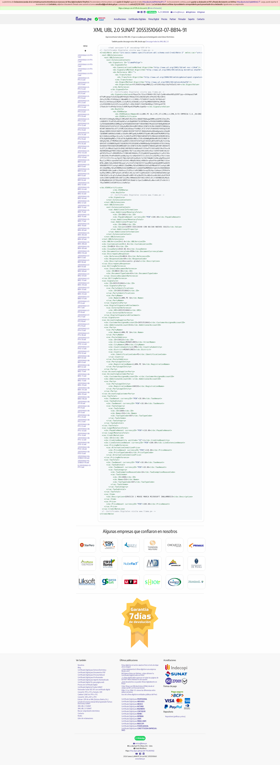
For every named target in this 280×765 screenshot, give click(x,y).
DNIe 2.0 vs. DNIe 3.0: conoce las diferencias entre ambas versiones (138, 691)
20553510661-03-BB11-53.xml (84, 166)
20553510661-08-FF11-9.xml (84, 412)
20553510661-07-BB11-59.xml (84, 266)
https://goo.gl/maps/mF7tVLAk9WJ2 (142, 751)
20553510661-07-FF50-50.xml (84, 352)
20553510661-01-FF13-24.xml (84, 106)
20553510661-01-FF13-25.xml (84, 111)
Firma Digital (153, 19)
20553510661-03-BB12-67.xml (84, 202)
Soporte (191, 19)
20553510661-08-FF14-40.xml (84, 430)
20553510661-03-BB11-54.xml (84, 170)
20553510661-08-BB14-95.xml (84, 393)
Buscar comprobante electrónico (89, 711)
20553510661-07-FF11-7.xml (84, 307)
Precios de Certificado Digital (87, 685)
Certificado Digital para (134, 699)
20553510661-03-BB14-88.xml (84, 243)
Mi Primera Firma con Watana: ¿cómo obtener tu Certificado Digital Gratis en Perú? (138, 674)
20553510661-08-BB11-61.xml (84, 361)
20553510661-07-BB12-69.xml (84, 275)
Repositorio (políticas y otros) (175, 716)
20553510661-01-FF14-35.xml (84, 138)
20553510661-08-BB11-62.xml (84, 366)
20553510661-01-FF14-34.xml (84, 134)
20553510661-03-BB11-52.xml (84, 161)
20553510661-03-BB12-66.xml (84, 197)
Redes (80, 716)
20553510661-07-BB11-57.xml (84, 257)
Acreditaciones (120, 19)
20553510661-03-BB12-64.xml (84, 188)
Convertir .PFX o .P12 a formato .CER (90, 692)
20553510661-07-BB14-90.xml (84, 284)
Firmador (182, 19)
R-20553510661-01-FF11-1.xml (84, 466)
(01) (164, 12)
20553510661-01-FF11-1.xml (85, 56)
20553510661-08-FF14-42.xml (84, 439)
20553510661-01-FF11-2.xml (85, 61)
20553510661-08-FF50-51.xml (84, 453)
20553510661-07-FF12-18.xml (84, 320)
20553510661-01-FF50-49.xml (84, 156)
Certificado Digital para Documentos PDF (91, 672)
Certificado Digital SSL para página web (91, 682)
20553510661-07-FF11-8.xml (84, 311)
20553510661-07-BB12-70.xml (84, 279)
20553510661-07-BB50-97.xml (84, 298)
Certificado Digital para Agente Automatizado (93, 680)
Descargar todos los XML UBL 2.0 (157, 41)
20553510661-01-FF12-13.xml (84, 83)
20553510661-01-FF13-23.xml (84, 102)
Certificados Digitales (137, 19)
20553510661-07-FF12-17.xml (84, 316)
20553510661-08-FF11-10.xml (84, 402)
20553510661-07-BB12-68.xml (84, 270)
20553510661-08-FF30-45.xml (84, 443)
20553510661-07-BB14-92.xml (84, 293)
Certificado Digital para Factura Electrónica (92, 670)
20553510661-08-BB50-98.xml (84, 398)
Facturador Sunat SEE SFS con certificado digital (94, 689)
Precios (164, 19)
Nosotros (81, 665)
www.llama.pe (140, 759)
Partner (173, 19)
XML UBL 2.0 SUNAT (85, 708)
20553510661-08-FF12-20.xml (84, 416)
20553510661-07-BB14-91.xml (84, 289)
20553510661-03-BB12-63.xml (84, 184)
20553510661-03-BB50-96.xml (84, 252)
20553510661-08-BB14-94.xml (84, 389)
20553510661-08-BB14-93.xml (84, 384)
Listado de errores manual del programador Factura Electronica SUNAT (95, 703)
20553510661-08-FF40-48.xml (84, 448)
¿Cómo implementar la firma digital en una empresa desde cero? (139, 670)
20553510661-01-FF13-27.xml (84, 120)
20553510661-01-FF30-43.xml (84, 147)
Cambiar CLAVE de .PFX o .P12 (88, 694)
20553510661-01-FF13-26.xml (84, 115)
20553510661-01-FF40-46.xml (84, 152)
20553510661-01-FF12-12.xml (84, 79)
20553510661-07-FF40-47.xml (84, 348)
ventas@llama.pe (178, 12)
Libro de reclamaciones (85, 718)
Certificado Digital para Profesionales (90, 677)
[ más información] (154, 8)
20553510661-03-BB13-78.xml (84, 225)
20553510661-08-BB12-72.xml (84, 375)
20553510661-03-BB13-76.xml (84, 216)
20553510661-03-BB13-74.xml (84, 206)
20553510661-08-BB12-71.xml (84, 370)
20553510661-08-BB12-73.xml (84, 380)
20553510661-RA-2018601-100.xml (84, 457)
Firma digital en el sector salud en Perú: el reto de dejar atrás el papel (140, 666)
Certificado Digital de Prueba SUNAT (90, 687)
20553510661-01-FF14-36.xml (84, 143)
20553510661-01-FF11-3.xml (85, 65)
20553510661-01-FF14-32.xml (84, 124)
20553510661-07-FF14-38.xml (84, 334)
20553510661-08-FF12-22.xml (84, 425)
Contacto (200, 19)
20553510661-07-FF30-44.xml (84, 343)
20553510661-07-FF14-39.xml (84, 339)
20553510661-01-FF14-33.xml (84, 129)
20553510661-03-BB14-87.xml (84, 238)
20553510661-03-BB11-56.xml (84, 179)
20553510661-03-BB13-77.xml (84, 220)
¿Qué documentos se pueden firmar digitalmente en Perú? (139, 683)
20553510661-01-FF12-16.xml (84, 97)
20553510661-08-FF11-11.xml (84, 407)
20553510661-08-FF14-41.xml (84, 434)
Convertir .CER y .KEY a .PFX (87, 697)
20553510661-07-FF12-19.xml (84, 325)
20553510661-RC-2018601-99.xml (84, 462)
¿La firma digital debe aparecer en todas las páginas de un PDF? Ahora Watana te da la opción (140, 679)
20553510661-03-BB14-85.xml (84, 229)
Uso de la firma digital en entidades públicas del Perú (139, 694)
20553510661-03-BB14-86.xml (84, 234)
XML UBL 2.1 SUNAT (84, 706)
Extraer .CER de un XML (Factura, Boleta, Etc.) (93, 699)
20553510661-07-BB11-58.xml (84, 261)
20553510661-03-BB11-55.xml (84, 175)
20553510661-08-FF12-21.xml (84, 421)
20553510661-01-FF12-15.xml (84, 93)
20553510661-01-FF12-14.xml (84, 88)
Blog (79, 667)
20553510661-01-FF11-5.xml (85, 74)
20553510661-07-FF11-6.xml (84, 302)
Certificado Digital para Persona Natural (91, 675)
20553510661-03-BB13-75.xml (84, 211)
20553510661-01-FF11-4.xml (85, 70)
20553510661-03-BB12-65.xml (84, 193)
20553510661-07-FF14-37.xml (84, 330)
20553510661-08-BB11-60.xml (84, 357)
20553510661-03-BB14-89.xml (84, 247)
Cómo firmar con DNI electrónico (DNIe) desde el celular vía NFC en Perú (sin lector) (138, 687)
